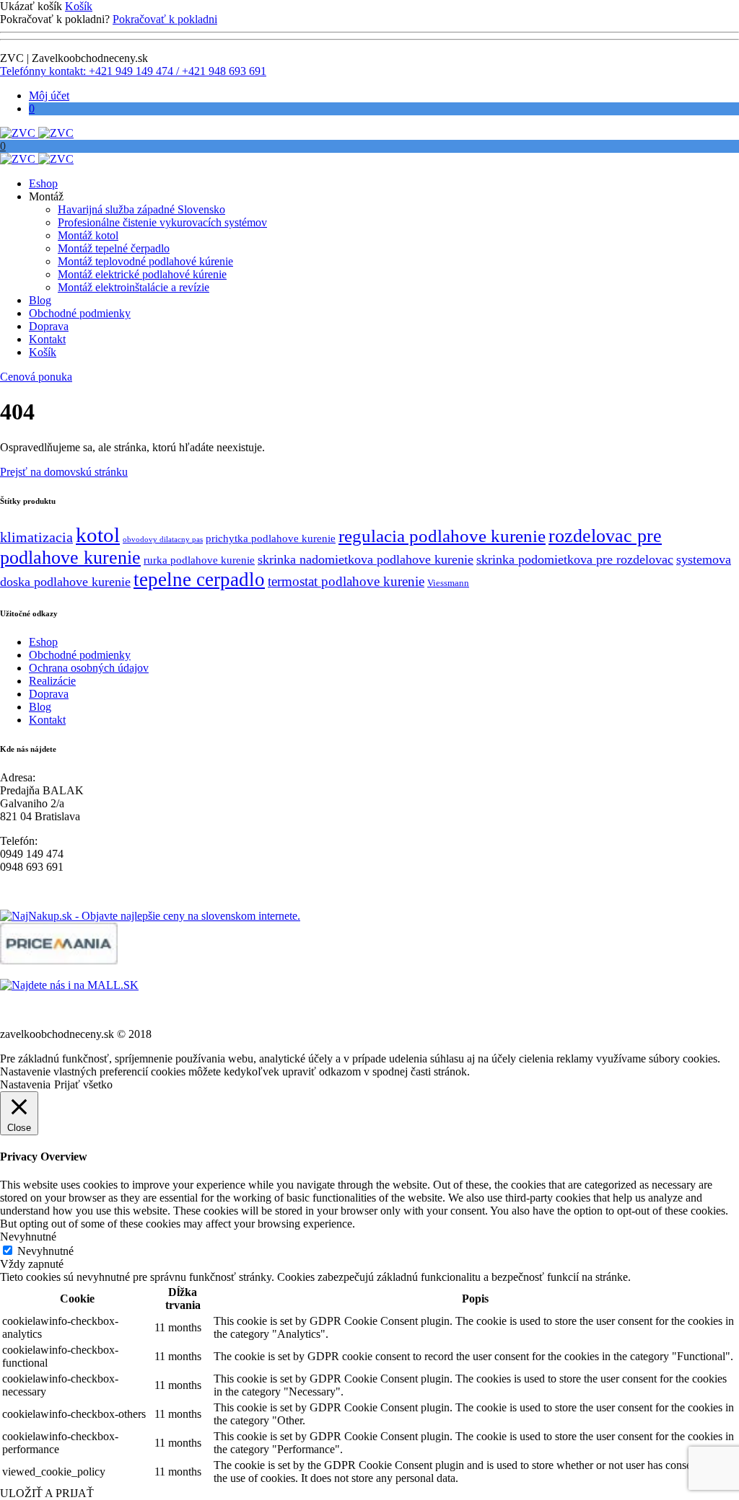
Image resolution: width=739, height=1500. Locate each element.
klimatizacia (36, 537)
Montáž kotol (88, 235)
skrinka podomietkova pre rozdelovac (574, 559)
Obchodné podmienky (80, 313)
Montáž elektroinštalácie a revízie (133, 287)
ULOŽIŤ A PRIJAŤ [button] (47, 1493)
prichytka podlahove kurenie (271, 538)
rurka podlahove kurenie (199, 560)
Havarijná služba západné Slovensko (141, 209)
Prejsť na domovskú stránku (64, 472)
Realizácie (52, 681)
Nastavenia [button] (25, 1084)
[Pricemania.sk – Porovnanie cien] (59, 960)
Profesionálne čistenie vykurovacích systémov (162, 222)
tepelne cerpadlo (199, 579)
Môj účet (49, 95)
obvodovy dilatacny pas (163, 539)
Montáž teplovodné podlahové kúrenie (145, 261)
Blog (40, 300)
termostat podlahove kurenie (346, 581)
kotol (98, 534)
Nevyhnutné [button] (28, 1236)
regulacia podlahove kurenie (442, 535)
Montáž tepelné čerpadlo (114, 248)
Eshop (43, 183)
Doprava (49, 326)
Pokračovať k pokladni (165, 19)
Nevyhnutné (45, 1251)
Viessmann (448, 582)
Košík (78, 6)
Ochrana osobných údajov (89, 668)
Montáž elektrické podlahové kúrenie (142, 274)
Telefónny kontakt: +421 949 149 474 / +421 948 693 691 (133, 71)
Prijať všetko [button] (83, 1084)
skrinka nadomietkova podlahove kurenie (365, 559)
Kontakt (47, 339)
